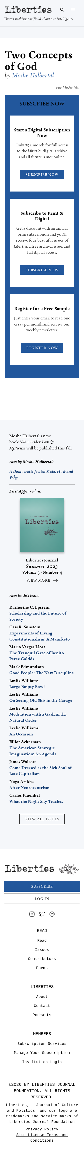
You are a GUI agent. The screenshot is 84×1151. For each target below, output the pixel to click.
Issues (42, 950)
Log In (42, 899)
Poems (42, 968)
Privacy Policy (42, 1129)
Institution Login (42, 1062)
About (42, 997)
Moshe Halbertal (37, 461)
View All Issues (42, 819)
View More (38, 580)
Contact (42, 1006)
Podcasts (42, 1015)
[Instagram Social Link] (32, 915)
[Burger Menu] (72, 9)
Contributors (42, 959)
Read (42, 941)
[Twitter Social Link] (42, 915)
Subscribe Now (42, 174)
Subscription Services (42, 1044)
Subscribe (42, 886)
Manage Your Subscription (42, 1053)
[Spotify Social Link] (52, 915)
